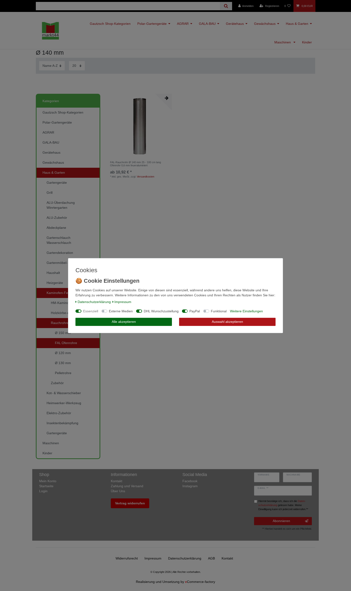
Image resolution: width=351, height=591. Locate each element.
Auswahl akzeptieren (227, 322)
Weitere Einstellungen (246, 311)
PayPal (194, 311)
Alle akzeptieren (124, 322)
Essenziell (90, 311)
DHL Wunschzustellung (161, 311)
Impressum (122, 302)
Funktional (219, 311)
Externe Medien (121, 311)
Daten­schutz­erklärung (94, 302)
